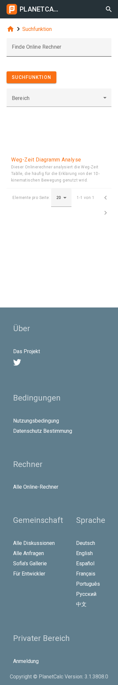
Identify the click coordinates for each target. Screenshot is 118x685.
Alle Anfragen (28, 553)
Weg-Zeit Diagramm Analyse (46, 160)
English (84, 553)
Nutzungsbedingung (36, 421)
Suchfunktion (37, 29)
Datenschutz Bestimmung (42, 431)
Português (88, 584)
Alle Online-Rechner (35, 487)
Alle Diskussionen (34, 543)
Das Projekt (26, 351)
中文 (81, 604)
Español (85, 563)
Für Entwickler (29, 574)
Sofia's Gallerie (30, 563)
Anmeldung (26, 661)
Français (85, 574)
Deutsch (85, 543)
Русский (86, 594)
